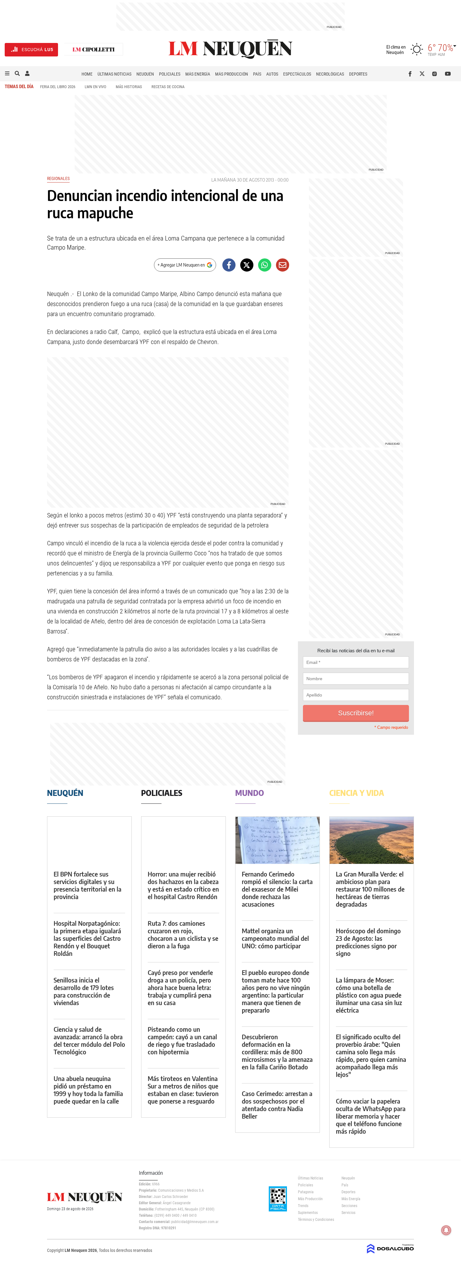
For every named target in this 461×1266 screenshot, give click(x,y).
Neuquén (145, 74)
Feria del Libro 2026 (57, 87)
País (257, 74)
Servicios (348, 1213)
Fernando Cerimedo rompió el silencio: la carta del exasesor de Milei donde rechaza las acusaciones (277, 889)
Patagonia (306, 1192)
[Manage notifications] (446, 1230)
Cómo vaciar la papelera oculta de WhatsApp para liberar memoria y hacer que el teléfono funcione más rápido (370, 1116)
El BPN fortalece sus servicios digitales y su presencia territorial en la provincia (87, 885)
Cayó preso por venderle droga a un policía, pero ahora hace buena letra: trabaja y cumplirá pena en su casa (180, 987)
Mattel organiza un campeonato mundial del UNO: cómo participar (275, 938)
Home (87, 74)
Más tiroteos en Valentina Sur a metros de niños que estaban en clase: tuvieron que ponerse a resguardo (183, 1089)
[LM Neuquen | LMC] (93, 49)
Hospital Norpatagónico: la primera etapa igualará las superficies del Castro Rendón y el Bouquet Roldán (87, 938)
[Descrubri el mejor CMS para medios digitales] (390, 1254)
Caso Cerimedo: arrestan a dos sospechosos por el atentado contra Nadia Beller (277, 1104)
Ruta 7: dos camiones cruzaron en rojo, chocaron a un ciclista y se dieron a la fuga (183, 934)
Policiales (169, 74)
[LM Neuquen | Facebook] (411, 74)
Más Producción (231, 74)
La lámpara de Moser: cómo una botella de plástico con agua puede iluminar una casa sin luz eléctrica (369, 995)
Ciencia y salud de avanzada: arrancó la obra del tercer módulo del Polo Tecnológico (89, 1040)
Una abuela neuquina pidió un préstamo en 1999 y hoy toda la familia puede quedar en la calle (88, 1089)
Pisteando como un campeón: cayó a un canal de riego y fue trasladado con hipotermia (182, 1040)
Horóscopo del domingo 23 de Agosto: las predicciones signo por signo (368, 942)
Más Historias (129, 87)
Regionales (58, 178)
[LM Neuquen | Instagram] (436, 74)
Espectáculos (297, 74)
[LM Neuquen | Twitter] (423, 74)
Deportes (358, 74)
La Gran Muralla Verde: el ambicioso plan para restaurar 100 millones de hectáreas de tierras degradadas (370, 889)
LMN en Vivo (95, 87)
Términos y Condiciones (315, 1219)
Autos (272, 74)
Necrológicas (330, 74)
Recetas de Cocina (167, 87)
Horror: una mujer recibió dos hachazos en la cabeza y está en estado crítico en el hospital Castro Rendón (183, 885)
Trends (303, 1206)
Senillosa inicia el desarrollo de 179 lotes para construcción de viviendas (84, 991)
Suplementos (308, 1213)
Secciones (349, 1206)
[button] (7, 74)
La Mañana (223, 180)
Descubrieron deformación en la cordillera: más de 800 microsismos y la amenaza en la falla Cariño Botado (277, 1052)
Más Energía (197, 74)
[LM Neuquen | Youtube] (448, 74)
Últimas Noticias (114, 74)
